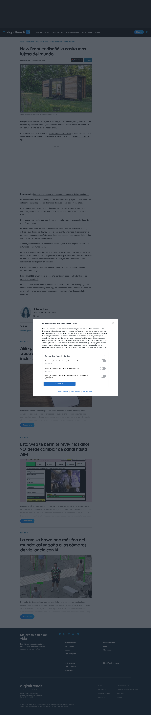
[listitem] (75, 356)
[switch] (103, 360)
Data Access (75, 391)
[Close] (114, 323)
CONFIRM (59, 384)
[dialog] (75, 357)
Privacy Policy (88, 391)
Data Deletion (63, 391)
